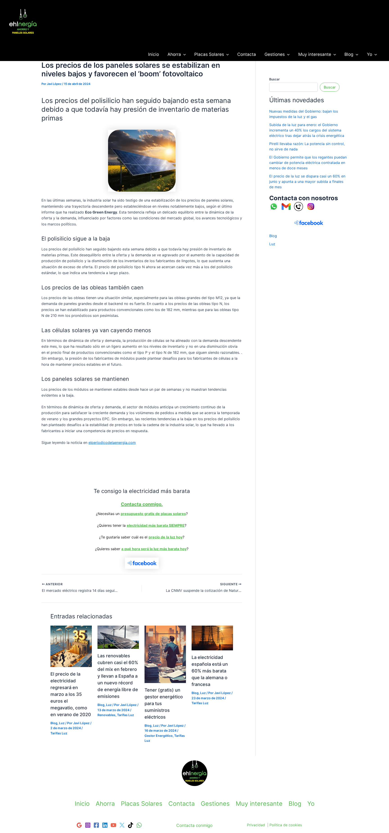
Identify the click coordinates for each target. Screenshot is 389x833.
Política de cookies (285, 825)
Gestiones (275, 54)
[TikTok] (130, 825)
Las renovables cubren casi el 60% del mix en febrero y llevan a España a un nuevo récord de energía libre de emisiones (117, 676)
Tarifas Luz (23, 39)
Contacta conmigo (194, 825)
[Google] (79, 825)
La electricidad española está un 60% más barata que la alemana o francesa (210, 671)
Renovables (106, 715)
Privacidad (256, 825)
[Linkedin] (105, 825)
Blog (348, 54)
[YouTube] (113, 825)
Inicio (153, 54)
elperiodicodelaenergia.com (112, 442)
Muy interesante (314, 54)
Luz (62, 723)
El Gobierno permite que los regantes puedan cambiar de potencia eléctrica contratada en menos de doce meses (308, 162)
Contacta (246, 54)
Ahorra (174, 54)
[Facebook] (96, 825)
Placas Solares (209, 54)
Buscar (274, 79)
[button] (183, 54)
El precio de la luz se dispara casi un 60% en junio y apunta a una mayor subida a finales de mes (307, 181)
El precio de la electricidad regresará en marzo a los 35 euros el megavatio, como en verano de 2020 (70, 694)
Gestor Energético (159, 736)
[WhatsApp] (139, 825)
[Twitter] (122, 825)
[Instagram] (88, 825)
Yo (369, 54)
